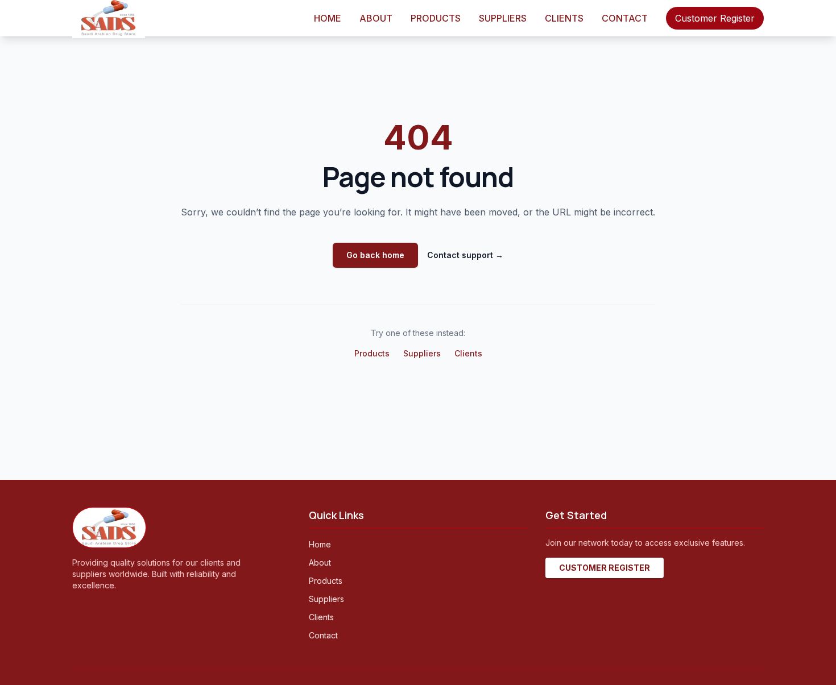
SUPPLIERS (503, 18)
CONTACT (625, 18)
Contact (323, 635)
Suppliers (422, 353)
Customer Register (715, 18)
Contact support (465, 255)
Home (320, 544)
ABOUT (375, 18)
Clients (468, 353)
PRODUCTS (436, 18)
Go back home (375, 255)
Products (372, 353)
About (320, 562)
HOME (327, 18)
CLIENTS (564, 18)
